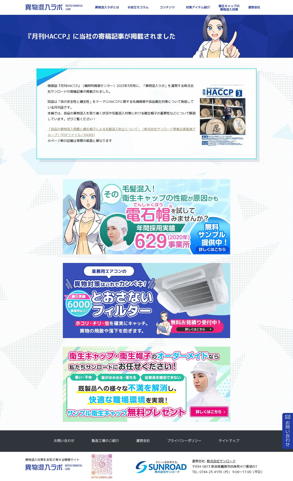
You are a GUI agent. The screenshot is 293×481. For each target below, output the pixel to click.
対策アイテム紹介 (198, 7)
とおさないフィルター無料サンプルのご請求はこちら (146, 300)
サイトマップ (229, 440)
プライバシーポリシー (184, 440)
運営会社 (254, 7)
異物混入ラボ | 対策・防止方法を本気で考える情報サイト (54, 7)
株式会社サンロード (221, 461)
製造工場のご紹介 (105, 440)
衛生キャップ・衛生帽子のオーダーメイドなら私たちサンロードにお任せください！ (146, 384)
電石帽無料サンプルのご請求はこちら (146, 216)
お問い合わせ (287, 431)
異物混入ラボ (53, 467)
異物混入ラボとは (107, 7)
